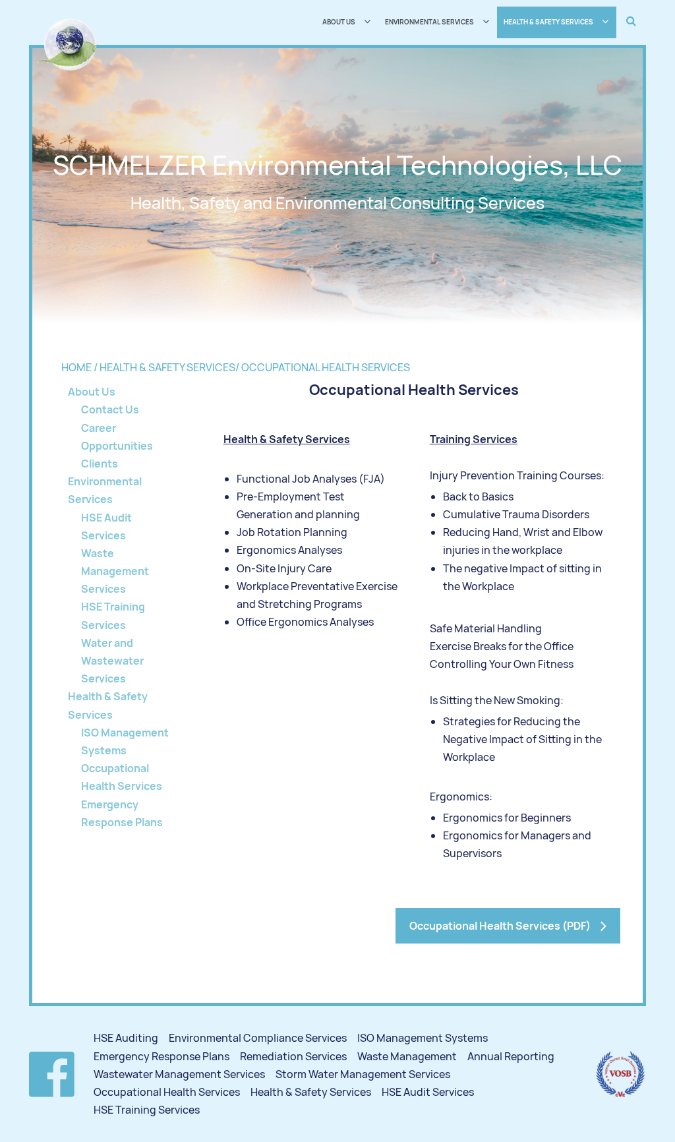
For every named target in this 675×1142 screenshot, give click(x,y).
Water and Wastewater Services (112, 661)
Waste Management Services (115, 571)
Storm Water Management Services (363, 1074)
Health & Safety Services (310, 1092)
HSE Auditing (126, 1038)
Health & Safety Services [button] (548, 21)
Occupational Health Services (167, 1092)
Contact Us (110, 409)
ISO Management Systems (422, 1038)
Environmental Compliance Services (258, 1038)
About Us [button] (338, 21)
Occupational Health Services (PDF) (500, 925)
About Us (91, 391)
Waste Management (407, 1056)
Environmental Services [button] (429, 21)
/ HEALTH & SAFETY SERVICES (164, 367)
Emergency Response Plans (161, 1056)
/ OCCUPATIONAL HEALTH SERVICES (322, 367)
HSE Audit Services (428, 1092)
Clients (99, 463)
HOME (77, 367)
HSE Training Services (147, 1109)
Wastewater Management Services (179, 1074)
